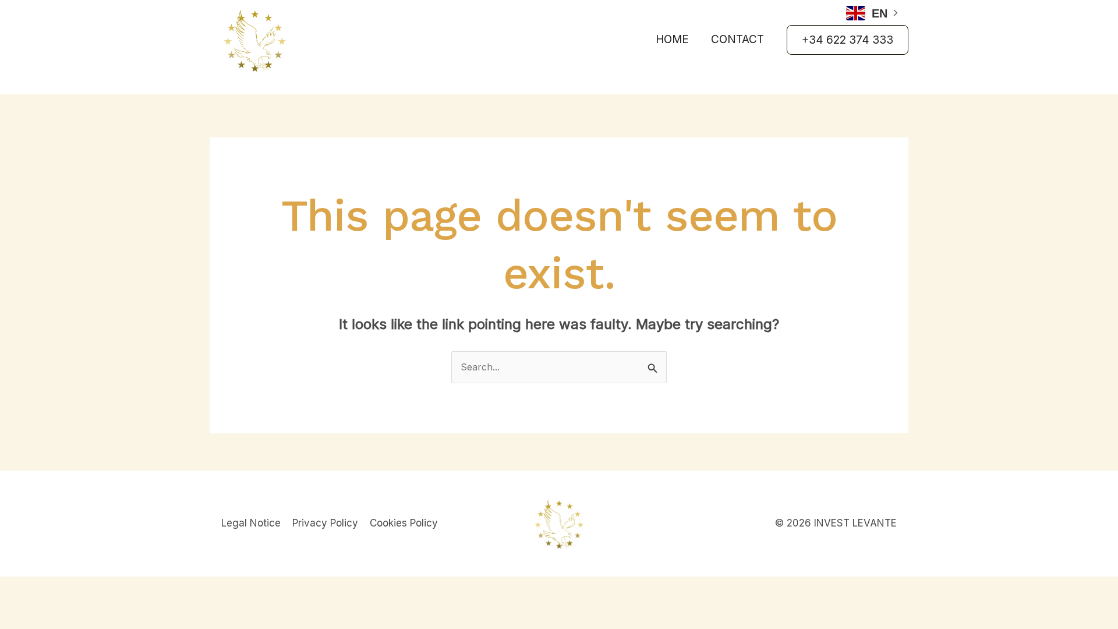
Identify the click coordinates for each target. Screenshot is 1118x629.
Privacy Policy (325, 523)
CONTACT (737, 39)
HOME (672, 39)
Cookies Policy (404, 523)
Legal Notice (251, 523)
